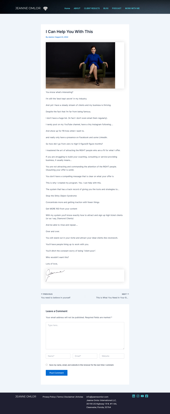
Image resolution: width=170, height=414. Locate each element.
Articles (79, 397)
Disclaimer (69, 397)
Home (67, 8)
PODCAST (116, 8)
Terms (60, 397)
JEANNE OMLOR (25, 396)
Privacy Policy (49, 397)
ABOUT (77, 8)
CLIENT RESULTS (92, 8)
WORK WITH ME (132, 8)
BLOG (105, 8)
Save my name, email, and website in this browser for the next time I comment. (81, 365)
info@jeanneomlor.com (97, 397)
